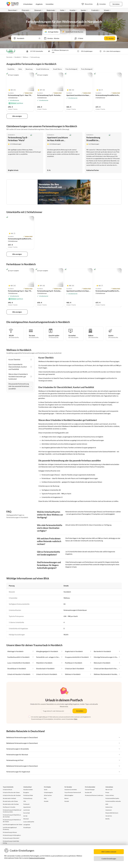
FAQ (45, 798)
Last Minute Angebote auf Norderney (10, 828)
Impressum (109, 810)
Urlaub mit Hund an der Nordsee (11, 795)
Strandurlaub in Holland (9, 798)
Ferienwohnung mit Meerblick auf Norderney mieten (12, 811)
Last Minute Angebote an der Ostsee (12, 824)
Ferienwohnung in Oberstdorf (11, 838)
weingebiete (26, 824)
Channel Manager (90, 789)
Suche (45, 789)
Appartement (27, 807)
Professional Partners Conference (94, 795)
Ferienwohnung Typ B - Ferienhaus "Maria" (52, 95)
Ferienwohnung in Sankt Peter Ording (11, 842)
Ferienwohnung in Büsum (10, 832)
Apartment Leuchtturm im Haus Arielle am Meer (83, 95)
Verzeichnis (109, 816)
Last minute (26, 810)
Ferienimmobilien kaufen (112, 798)
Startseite (9, 57)
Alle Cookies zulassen (108, 852)
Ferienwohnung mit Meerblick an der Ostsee (12, 820)
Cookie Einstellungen (109, 858)
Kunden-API (88, 792)
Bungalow (26, 792)
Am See (25, 816)
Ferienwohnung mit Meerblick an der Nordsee (12, 816)
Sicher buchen (48, 795)
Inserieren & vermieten (70, 789)
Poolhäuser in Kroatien (9, 807)
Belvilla (108, 819)
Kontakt (46, 801)
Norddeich (17, 57)
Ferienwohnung (35, 57)
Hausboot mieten (28, 789)
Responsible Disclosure (112, 813)
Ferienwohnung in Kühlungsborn (12, 835)
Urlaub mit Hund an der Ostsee (11, 792)
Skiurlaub (26, 819)
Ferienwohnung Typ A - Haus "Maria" (21, 95)
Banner (66, 798)
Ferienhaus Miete (28, 795)
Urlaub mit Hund (7, 789)
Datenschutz (109, 807)
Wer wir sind (109, 789)
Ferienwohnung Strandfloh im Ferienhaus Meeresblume (28, 239)
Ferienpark (26, 804)
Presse (107, 792)
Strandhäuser (27, 827)
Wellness (25, 57)
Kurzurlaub (26, 813)
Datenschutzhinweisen (37, 858)
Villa (24, 801)
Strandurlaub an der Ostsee (10, 801)
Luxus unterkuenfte (28, 821)
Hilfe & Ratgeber (68, 795)
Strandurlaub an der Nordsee (11, 804)
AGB (107, 804)
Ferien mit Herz (110, 795)
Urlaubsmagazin (48, 792)
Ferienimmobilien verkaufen (113, 801)
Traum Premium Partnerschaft (72, 792)
